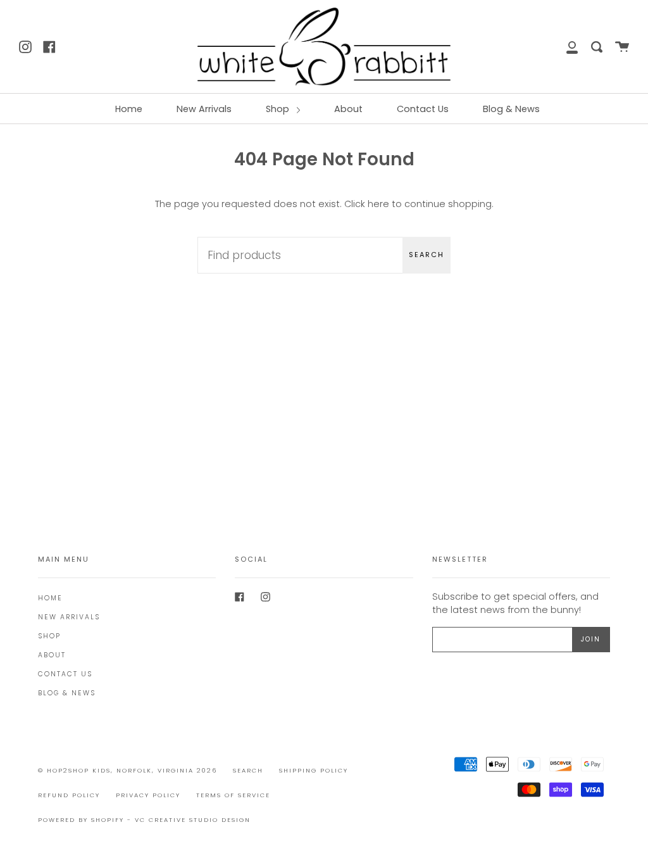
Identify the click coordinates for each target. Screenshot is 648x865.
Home (128, 109)
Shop (279, 109)
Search (426, 254)
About (348, 109)
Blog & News (511, 109)
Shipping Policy (313, 770)
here (378, 204)
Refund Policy (69, 795)
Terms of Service (233, 795)
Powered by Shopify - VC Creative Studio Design (144, 820)
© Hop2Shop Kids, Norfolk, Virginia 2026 (127, 770)
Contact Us (423, 109)
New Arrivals (204, 109)
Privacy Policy (148, 795)
